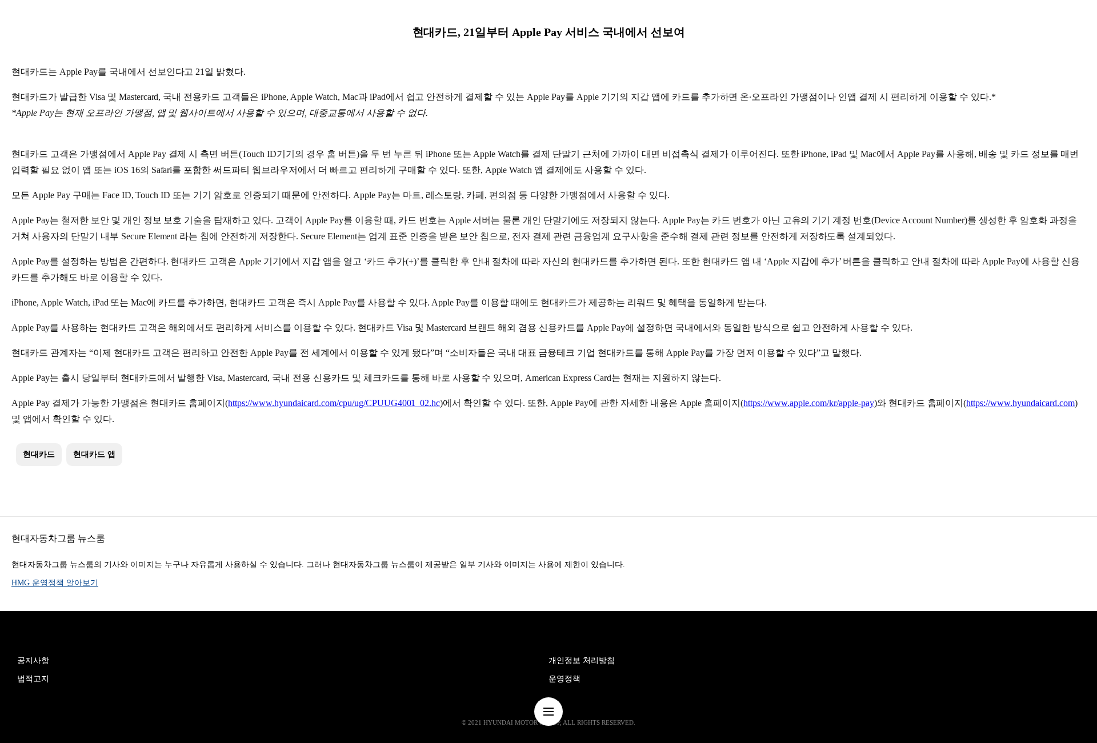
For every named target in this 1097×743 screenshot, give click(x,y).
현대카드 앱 (94, 454)
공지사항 (33, 660)
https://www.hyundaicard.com (1020, 403)
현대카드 (39, 454)
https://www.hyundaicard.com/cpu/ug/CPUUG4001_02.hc (334, 403)
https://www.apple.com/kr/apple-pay (808, 403)
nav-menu (548, 711)
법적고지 (33, 678)
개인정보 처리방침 (581, 660)
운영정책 (564, 678)
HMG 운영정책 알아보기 (54, 583)
